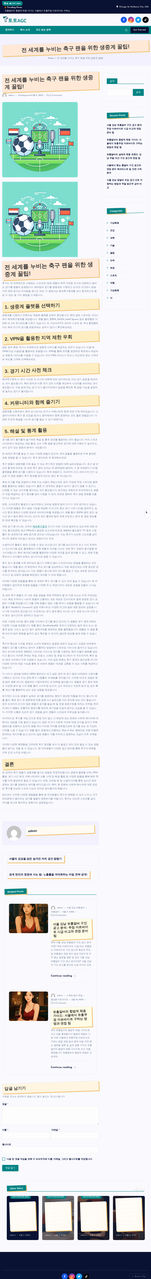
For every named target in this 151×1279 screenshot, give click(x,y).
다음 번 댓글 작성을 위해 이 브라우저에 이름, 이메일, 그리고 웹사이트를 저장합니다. (49, 1159)
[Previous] (137, 1188)
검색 (112, 81)
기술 (112, 246)
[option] (23, 1218)
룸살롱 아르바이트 (59, 1000)
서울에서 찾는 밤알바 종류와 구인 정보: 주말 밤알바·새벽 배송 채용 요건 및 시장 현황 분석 (128, 1214)
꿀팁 (112, 253)
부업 (112, 268)
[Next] (142, 1188)
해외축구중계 (40, 527)
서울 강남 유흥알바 (75, 908)
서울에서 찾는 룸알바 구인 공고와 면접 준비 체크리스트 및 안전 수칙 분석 (124, 169)
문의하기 (9, 30)
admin (11, 95)
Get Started (139, 30)
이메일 (55, 1130)
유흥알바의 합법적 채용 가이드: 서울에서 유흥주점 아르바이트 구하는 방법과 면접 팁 (125, 144)
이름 (5, 1130)
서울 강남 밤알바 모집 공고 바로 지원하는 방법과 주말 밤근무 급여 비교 (125, 184)
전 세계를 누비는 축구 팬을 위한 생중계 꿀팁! (80, 58)
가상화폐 (114, 223)
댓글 (5, 1104)
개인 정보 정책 (43, 30)
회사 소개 (25, 30)
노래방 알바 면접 (74, 995)
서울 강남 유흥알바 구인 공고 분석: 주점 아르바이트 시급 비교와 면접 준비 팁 (124, 129)
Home (51, 58)
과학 (112, 238)
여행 (112, 283)
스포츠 (113, 276)
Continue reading (62, 976)
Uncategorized (25, 95)
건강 (112, 231)
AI (111, 298)
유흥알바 (55, 912)
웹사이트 (6, 1145)
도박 (112, 261)
